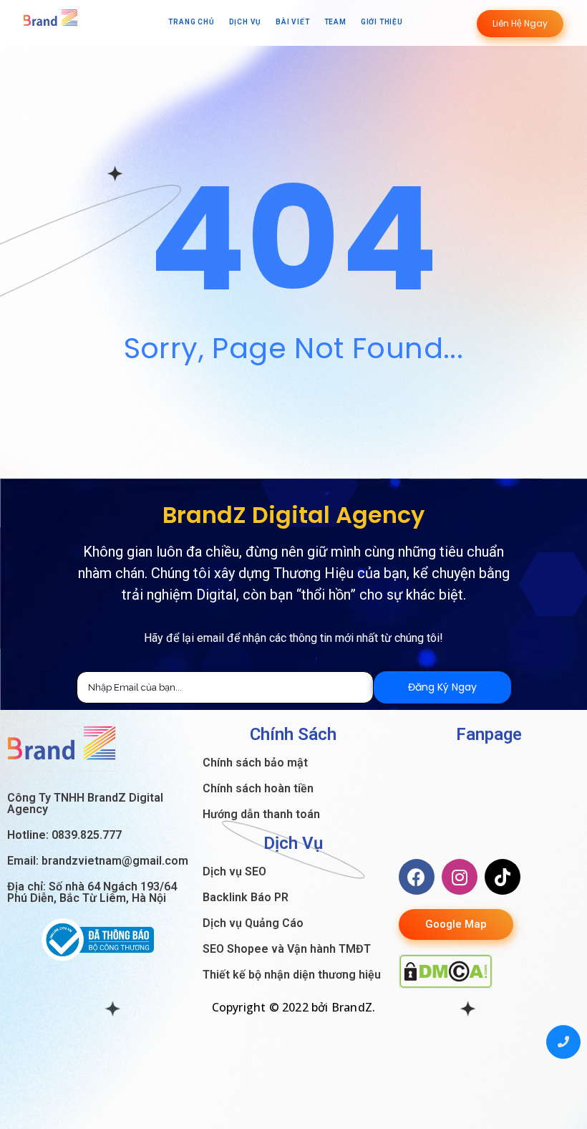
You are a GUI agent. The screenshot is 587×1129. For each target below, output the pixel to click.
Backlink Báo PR (245, 897)
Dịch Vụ (245, 22)
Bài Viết (292, 22)
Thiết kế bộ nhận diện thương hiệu (292, 974)
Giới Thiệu (382, 22)
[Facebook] (417, 877)
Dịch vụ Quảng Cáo (253, 923)
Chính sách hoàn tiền (258, 788)
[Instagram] (459, 877)
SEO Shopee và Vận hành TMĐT (287, 949)
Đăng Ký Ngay (442, 687)
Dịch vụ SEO (234, 871)
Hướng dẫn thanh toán (261, 814)
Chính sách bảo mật (255, 762)
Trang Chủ (191, 22)
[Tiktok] (502, 877)
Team (335, 22)
